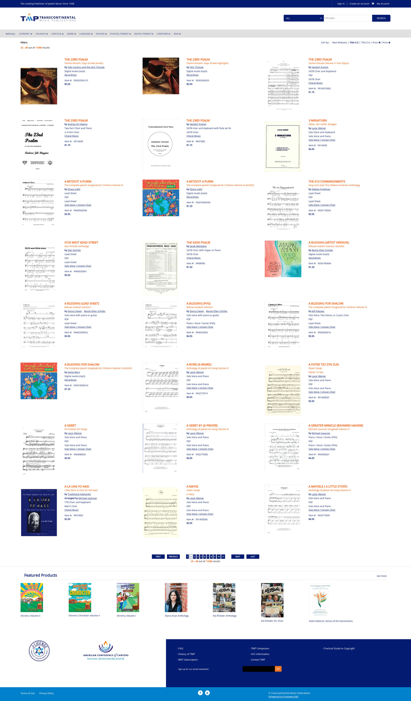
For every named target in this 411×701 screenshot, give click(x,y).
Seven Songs (315, 368)
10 (219, 556)
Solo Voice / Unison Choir (322, 139)
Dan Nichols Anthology (77, 246)
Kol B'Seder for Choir (272, 620)
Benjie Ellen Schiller (322, 250)
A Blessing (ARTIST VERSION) (329, 242)
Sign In (341, 3)
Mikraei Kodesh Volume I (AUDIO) (326, 246)
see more (382, 575)
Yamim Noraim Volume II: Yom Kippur (329, 63)
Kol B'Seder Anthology (224, 615)
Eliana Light (74, 189)
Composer (162, 33)
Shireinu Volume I (126, 615)
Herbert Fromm (320, 67)
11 (223, 556)
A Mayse (192, 486)
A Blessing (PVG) (198, 303)
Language (85, 33)
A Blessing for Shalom (326, 303)
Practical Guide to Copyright (339, 648)
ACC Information (260, 654)
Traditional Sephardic (79, 494)
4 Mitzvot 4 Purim (78, 181)
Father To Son (316, 372)
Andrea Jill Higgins (77, 124)
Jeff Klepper (318, 311)
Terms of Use (28, 693)
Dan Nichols (74, 250)
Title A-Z (354, 42)
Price (375, 42)
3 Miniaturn (318, 120)
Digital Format (142, 33)
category (24, 33)
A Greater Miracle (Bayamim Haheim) (336, 425)
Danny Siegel (75, 311)
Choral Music (316, 82)
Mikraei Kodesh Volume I (78, 307)
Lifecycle (56, 33)
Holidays (40, 33)
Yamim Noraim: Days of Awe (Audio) (84, 63)
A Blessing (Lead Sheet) (82, 303)
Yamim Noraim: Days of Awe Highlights (207, 63)
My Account (383, 3)
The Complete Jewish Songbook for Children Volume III (94, 185)
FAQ (180, 648)
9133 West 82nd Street (81, 242)
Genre (70, 33)
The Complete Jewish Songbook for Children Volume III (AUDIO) (220, 185)
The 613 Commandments (327, 181)
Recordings (71, 74)
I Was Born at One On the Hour (81, 490)
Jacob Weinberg (198, 246)
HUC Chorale (196, 67)
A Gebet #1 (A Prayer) (202, 425)
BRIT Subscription (188, 659)
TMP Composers (260, 648)
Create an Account (359, 3)
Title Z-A (365, 42)
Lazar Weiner (319, 128)
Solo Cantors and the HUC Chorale (86, 67)
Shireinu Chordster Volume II (84, 615)
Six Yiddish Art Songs (76, 429)
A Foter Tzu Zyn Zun (324, 364)
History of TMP (186, 654)
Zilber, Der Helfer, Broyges (323, 124)
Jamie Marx (74, 372)
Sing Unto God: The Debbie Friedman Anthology (334, 185)
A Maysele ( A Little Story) (328, 486)
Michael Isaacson (321, 433)
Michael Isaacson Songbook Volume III (329, 429)
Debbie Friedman (321, 189)
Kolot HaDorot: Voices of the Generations (331, 621)
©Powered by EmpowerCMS (283, 696)
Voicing (100, 33)
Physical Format (119, 33)
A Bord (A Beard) (199, 364)
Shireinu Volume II (30, 615)
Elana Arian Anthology (177, 615)
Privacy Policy (46, 693)
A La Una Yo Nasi (77, 486)
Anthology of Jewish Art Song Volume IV (208, 368)
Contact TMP (258, 659)
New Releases (339, 42)
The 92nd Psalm (198, 242)
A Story (190, 494)
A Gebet (70, 425)
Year (176, 33)
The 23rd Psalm (76, 59)
